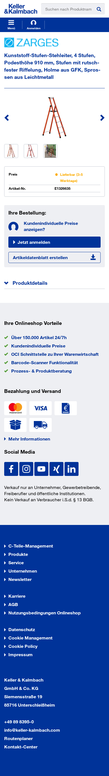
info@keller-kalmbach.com (32, 730)
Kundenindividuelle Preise (38, 345)
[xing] (57, 468)
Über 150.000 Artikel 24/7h (39, 337)
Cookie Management (30, 637)
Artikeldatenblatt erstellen (40, 257)
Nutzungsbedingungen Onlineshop (44, 612)
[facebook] (11, 468)
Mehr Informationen (29, 438)
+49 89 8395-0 (19, 721)
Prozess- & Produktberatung (41, 370)
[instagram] (26, 468)
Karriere (16, 596)
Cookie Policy (22, 646)
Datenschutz (21, 629)
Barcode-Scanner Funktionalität (44, 362)
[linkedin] (72, 468)
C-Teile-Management (30, 545)
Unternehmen (22, 570)
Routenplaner (18, 738)
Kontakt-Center (20, 746)
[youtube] (41, 468)
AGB (13, 604)
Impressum (20, 654)
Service (16, 562)
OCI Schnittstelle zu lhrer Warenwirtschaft (55, 354)
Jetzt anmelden (34, 242)
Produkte (18, 554)
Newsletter (20, 579)
